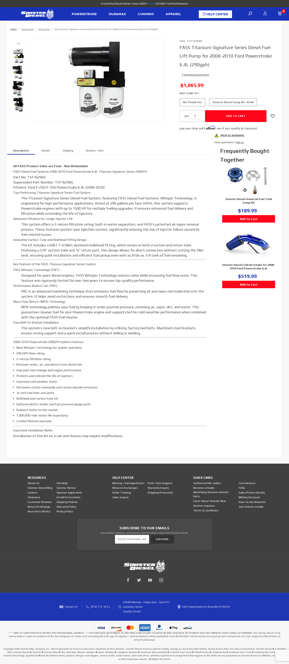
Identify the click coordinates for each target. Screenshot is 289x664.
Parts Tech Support (160, 483)
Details (46, 150)
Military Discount (249, 497)
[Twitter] (139, 580)
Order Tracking (121, 492)
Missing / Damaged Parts (128, 483)
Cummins (146, 14)
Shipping (68, 150)
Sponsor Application (69, 492)
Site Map (62, 483)
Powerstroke (84, 14)
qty (186, 116)
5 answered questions (195, 74)
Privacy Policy (65, 511)
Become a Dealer (204, 487)
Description (21, 150)
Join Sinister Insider (251, 506)
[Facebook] (128, 580)
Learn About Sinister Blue (209, 501)
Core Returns (247, 483)
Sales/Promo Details (252, 492)
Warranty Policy (66, 506)
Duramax (117, 14)
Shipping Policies (67, 502)
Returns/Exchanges (125, 487)
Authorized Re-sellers (207, 483)
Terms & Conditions (206, 510)
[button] (18, 57)
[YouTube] (150, 580)
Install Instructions (69, 497)
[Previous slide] (18, 44)
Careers (33, 492)
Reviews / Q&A (95, 150)
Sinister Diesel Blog (40, 487)
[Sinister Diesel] (37, 14)
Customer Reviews (40, 502)
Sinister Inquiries (204, 505)
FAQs (242, 487)
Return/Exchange (39, 506)
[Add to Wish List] (273, 116)
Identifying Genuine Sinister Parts (211, 494)
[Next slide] (18, 50)
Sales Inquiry (120, 497)
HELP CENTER (217, 14)
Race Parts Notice (39, 511)
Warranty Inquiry (158, 487)
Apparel (173, 14)
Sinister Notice (66, 487)
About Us (34, 483)
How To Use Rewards (252, 502)
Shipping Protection (160, 492)
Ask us (240, 142)
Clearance (34, 497)
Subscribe (162, 539)
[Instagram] (161, 580)
